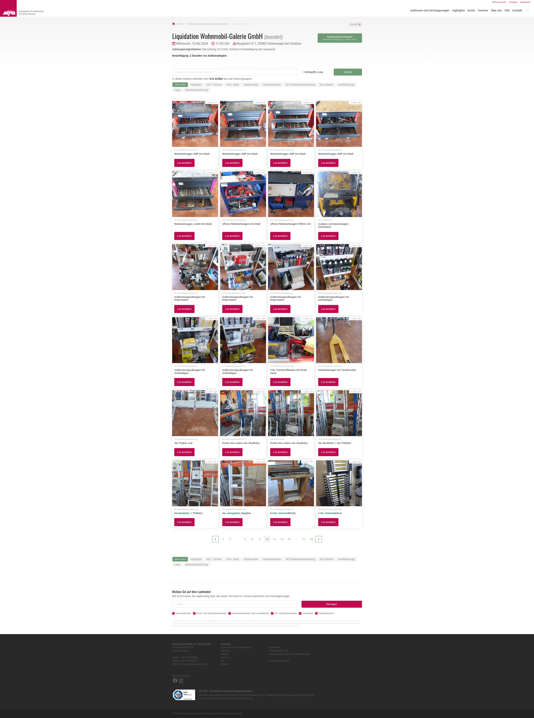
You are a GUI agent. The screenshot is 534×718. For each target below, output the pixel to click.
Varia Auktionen (183, 613)
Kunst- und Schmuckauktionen (211, 613)
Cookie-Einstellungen (279, 660)
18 (311, 539)
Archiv (471, 10)
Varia (177, 89)
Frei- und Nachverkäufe (285, 613)
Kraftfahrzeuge (346, 84)
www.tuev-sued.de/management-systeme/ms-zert (228, 698)
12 (281, 539)
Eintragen (331, 604)
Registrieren (525, 2)
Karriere (483, 10)
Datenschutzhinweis (279, 650)
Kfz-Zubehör (326, 84)
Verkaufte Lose (313, 72)
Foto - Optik (232, 84)
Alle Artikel (180, 84)
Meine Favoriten (499, 2)
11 (274, 539)
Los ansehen (184, 162)
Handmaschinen (272, 84)
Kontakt (517, 10)
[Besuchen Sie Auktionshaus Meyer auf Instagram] (181, 680)
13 (289, 539)
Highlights (458, 10)
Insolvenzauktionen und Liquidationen (207, 23)
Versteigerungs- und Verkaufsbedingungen (290, 654)
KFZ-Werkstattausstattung (300, 84)
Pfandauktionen (326, 613)
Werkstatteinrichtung (196, 89)
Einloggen (513, 2)
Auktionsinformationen (340, 38)
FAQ (507, 10)
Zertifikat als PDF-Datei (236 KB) (230, 695)
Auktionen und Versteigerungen (429, 10)
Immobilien (307, 613)
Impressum (274, 647)
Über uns (496, 10)
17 (303, 539)
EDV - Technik (214, 84)
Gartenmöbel (251, 84)
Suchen (348, 72)
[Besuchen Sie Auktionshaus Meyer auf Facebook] (175, 680)
